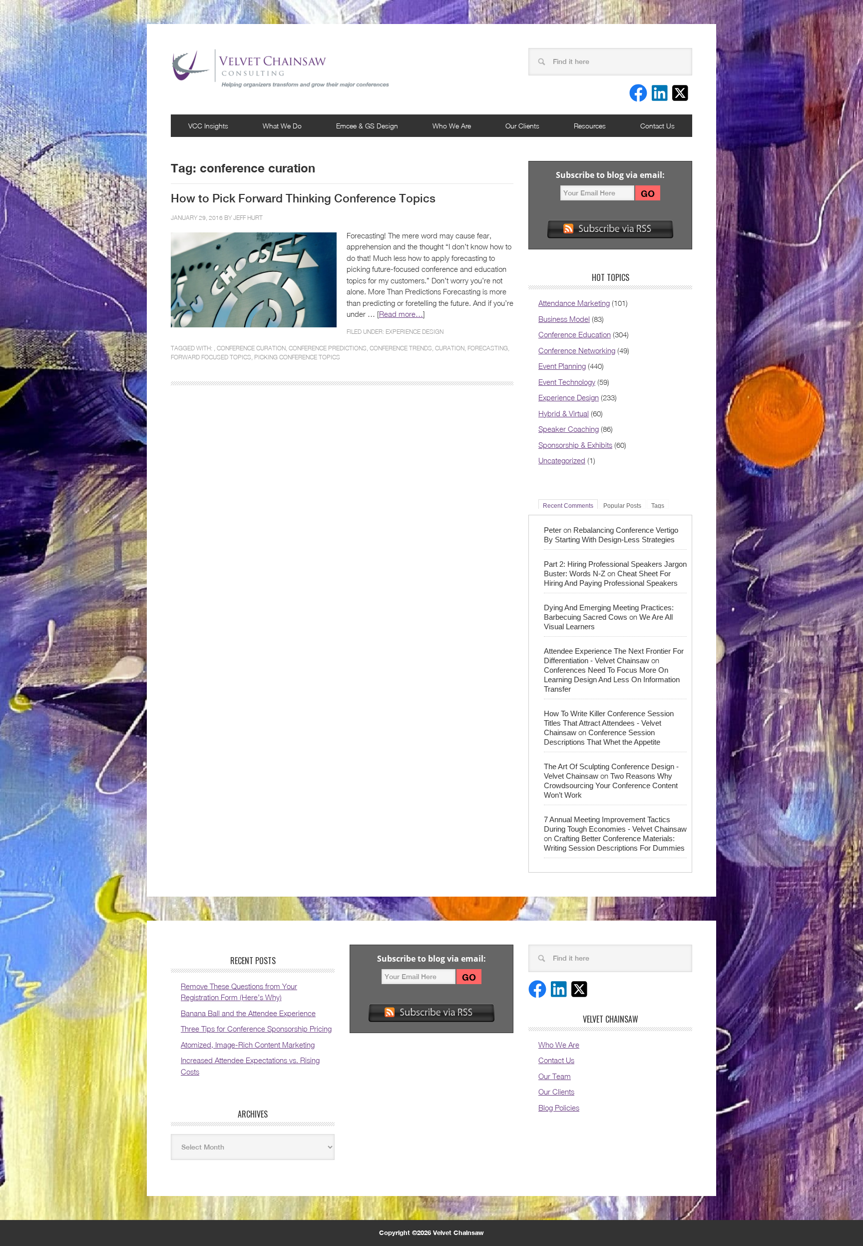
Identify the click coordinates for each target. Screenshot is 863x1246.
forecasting (487, 348)
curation (449, 348)
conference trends (401, 348)
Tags (657, 505)
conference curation (251, 348)
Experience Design (414, 331)
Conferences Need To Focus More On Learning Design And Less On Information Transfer (612, 679)
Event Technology (566, 381)
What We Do (282, 125)
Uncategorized (561, 460)
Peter (552, 530)
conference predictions (328, 348)
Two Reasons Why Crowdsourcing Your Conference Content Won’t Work (611, 785)
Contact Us (657, 125)
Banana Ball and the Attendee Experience (248, 1013)
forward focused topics (211, 357)
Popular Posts (622, 505)
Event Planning (562, 365)
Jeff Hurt (248, 217)
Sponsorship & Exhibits (575, 444)
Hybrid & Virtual (563, 413)
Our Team (554, 1076)
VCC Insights (208, 125)
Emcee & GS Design (367, 125)
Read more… (401, 313)
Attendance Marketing (574, 302)
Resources (590, 125)
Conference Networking (576, 350)
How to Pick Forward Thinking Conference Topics (303, 198)
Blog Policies (558, 1107)
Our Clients (522, 125)
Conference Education (574, 334)
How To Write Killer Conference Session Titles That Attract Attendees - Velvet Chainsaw (609, 723)
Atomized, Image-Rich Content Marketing (248, 1044)
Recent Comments (568, 505)
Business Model (564, 318)
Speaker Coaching (568, 428)
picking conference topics (297, 357)
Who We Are (451, 125)
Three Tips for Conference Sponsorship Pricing (256, 1028)
